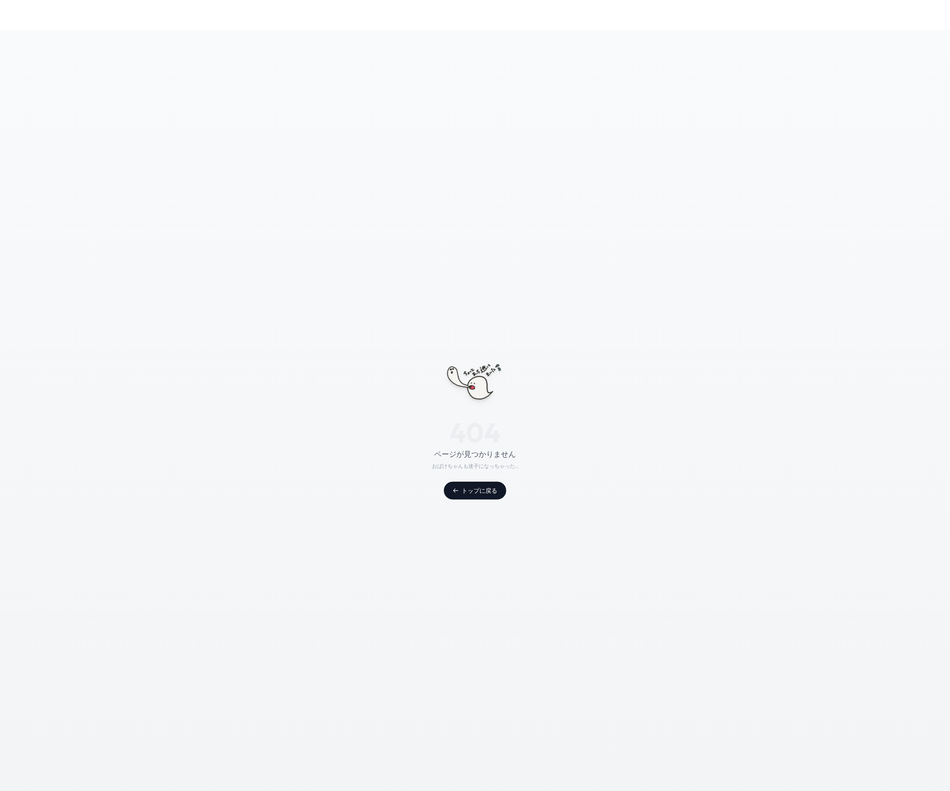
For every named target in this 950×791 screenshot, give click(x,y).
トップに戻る (479, 490)
